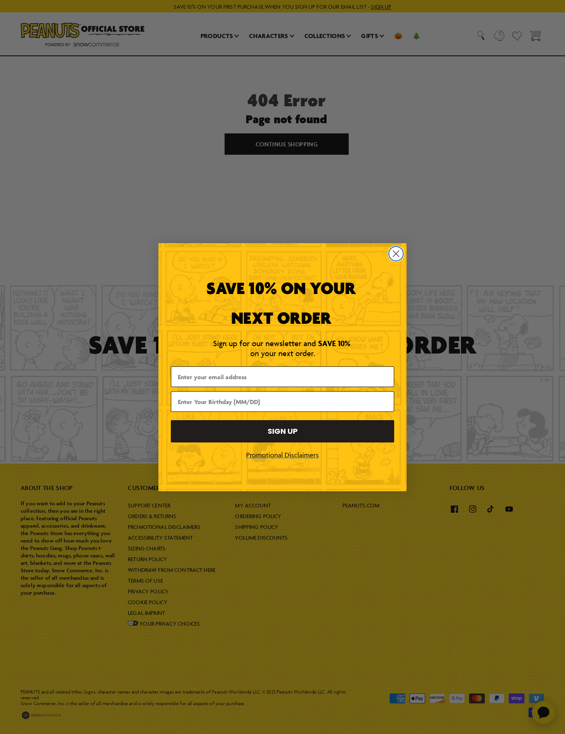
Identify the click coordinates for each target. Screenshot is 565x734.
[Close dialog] (396, 253)
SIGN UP (283, 431)
